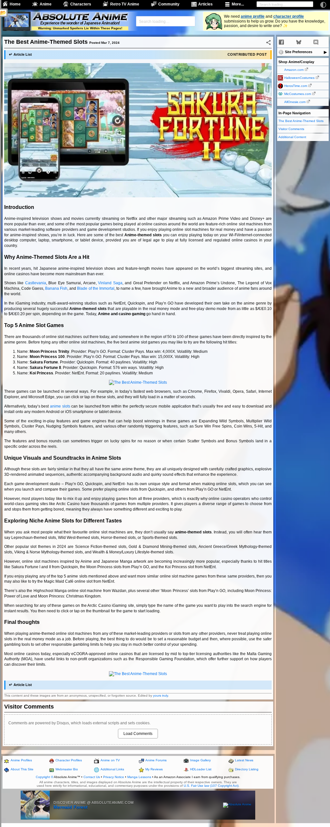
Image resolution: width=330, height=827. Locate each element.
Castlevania (35, 283)
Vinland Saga (110, 283)
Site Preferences (298, 52)
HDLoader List (200, 769)
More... (238, 4)
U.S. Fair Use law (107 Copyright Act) (211, 785)
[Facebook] (281, 42)
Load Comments (137, 733)
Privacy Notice (113, 777)
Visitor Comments (291, 129)
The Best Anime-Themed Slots (301, 121)
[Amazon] (324, 42)
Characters (80, 4)
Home (15, 4)
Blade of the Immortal (95, 288)
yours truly (160, 695)
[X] (290, 42)
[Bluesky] (299, 42)
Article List (23, 54)
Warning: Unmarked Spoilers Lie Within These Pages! (80, 28)
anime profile (253, 16)
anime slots (60, 406)
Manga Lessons (139, 777)
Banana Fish (56, 288)
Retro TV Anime (124, 4)
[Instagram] (307, 42)
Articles (205, 4)
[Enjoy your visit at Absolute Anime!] (80, 17)
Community (169, 4)
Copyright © (44, 777)
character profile (288, 16)
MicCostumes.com (297, 94)
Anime (46, 4)
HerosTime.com (295, 86)
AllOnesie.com (295, 102)
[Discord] (316, 42)
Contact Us (91, 777)
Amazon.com (294, 69)
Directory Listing (246, 769)
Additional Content (292, 137)
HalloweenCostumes (299, 78)
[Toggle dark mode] (323, 4)
